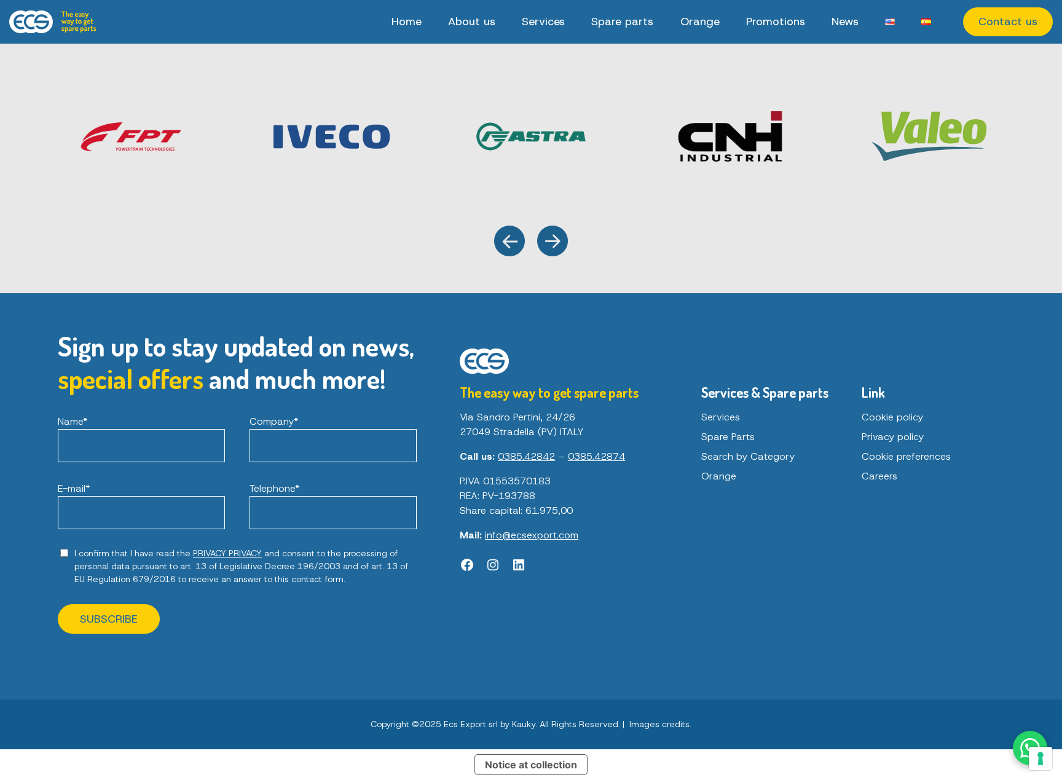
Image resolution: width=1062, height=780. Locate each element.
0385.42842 (526, 456)
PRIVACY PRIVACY (227, 553)
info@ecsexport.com (531, 535)
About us (471, 21)
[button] (509, 241)
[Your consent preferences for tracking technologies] (1040, 758)
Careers (879, 476)
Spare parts (622, 21)
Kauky (523, 724)
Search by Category (748, 456)
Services (543, 21)
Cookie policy (892, 417)
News (845, 21)
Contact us (1007, 21)
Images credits (659, 724)
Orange (700, 21)
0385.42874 (596, 456)
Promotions (775, 21)
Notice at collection (531, 764)
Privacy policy (893, 436)
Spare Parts (728, 436)
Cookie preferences (906, 456)
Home (406, 21)
